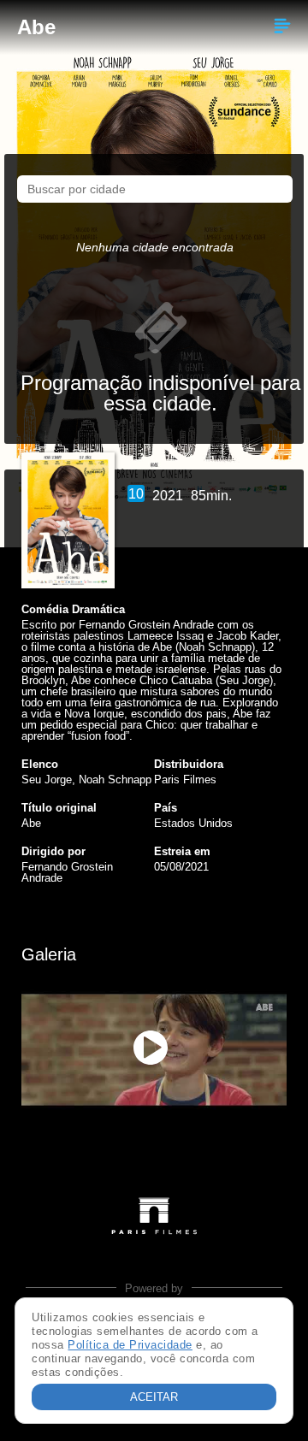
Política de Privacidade (130, 1344)
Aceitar (154, 1397)
